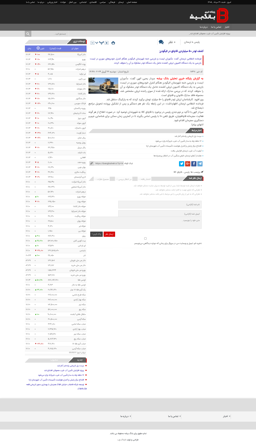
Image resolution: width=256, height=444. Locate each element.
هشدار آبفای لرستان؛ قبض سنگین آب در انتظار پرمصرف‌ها (177, 156)
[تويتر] (181, 163)
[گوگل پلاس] (187, 163)
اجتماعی (83, 2)
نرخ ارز (83, 352)
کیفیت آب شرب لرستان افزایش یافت (186, 151)
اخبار (227, 27)
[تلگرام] (200, 163)
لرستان (121, 2)
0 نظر (171, 42)
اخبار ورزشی (52, 2)
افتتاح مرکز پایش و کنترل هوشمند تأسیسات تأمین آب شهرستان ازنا (173, 146)
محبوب (54, 360)
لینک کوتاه (128, 163)
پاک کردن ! (96, 234)
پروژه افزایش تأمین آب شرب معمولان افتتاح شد (64, 370)
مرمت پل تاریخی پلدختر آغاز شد (187, 136)
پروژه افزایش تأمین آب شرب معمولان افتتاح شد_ (209, 33)
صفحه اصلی (132, 2)
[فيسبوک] (193, 163)
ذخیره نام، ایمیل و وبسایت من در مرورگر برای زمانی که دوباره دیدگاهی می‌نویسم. (168, 243)
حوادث (63, 2)
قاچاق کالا (177, 172)
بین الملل (72, 2)
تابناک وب (121, 440)
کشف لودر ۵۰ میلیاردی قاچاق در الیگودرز (181, 51)
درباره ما (41, 2)
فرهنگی (112, 2)
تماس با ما (30, 2)
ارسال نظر (109, 234)
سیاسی (103, 2)
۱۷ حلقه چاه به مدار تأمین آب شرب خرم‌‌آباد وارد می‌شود (178, 141)
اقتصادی (93, 2)
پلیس (197, 42)
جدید (80, 360)
